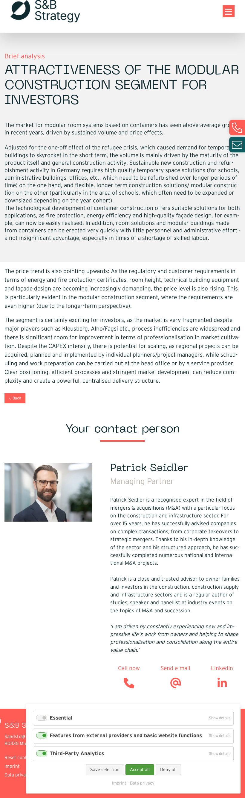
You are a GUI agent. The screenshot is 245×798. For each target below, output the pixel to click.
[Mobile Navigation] (229, 11)
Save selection (105, 769)
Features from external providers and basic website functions (126, 735)
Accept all (140, 769)
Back (17, 398)
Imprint (12, 766)
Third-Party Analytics (77, 753)
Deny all (168, 769)
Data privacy (17, 775)
